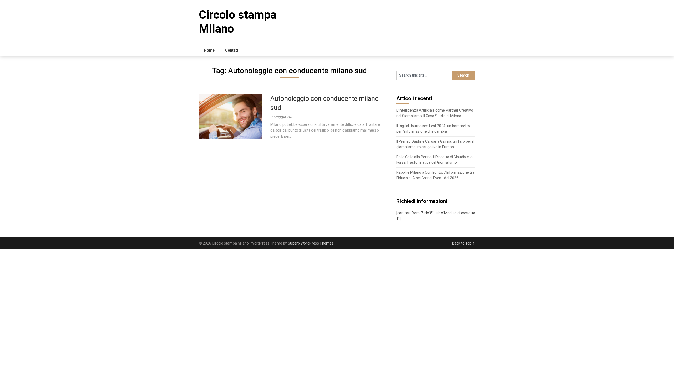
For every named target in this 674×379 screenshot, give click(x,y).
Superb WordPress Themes (311, 243)
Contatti (232, 50)
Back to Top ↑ (463, 243)
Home (209, 50)
